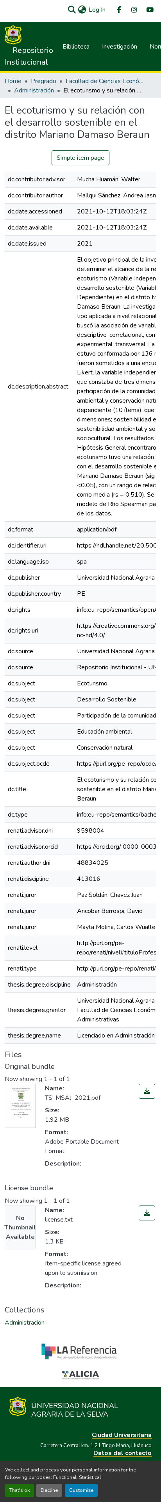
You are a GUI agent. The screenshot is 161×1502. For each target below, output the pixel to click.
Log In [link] (97, 9)
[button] (72, 9)
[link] (147, 1091)
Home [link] (13, 81)
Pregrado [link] (43, 81)
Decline (49, 1490)
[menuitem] (118, 10)
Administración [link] (34, 90)
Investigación (119, 46)
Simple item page (80, 158)
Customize (81, 1490)
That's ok (19, 1490)
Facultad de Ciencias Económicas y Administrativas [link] (105, 81)
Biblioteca (76, 46)
